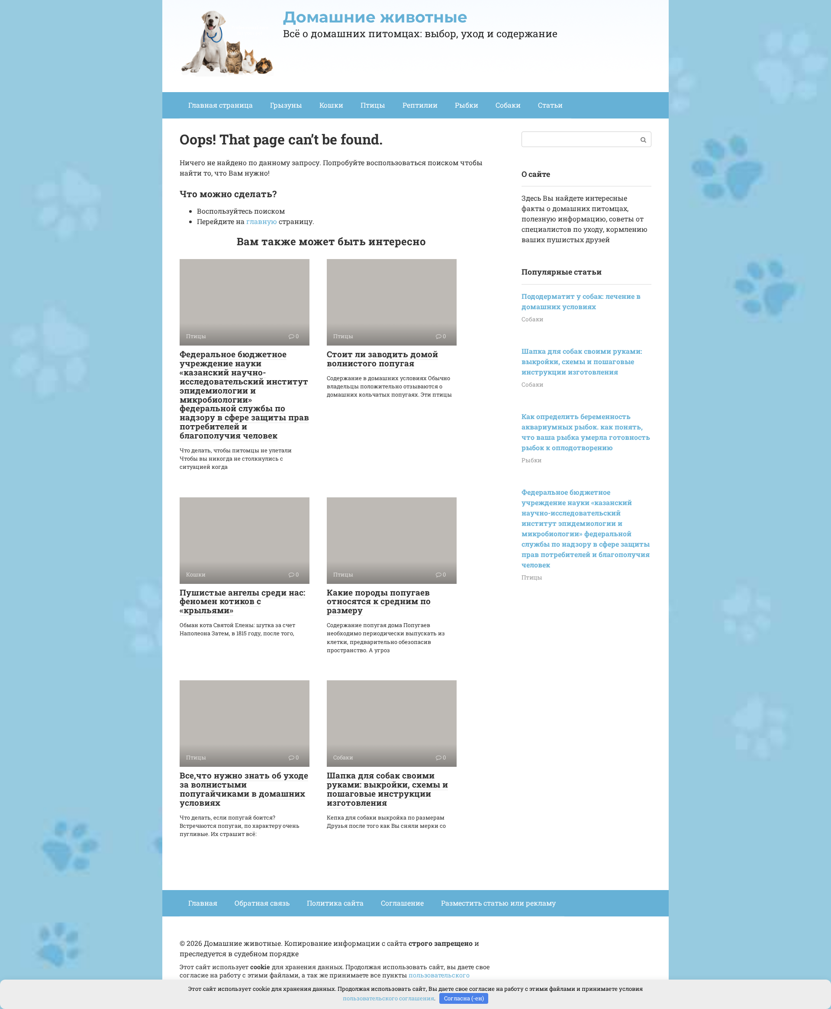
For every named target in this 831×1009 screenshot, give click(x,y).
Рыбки (466, 104)
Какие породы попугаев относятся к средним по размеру (379, 601)
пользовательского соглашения (388, 998)
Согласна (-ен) (464, 998)
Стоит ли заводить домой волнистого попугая (382, 358)
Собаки (508, 104)
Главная (202, 902)
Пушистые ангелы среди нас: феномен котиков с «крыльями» (242, 601)
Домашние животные (375, 16)
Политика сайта (335, 902)
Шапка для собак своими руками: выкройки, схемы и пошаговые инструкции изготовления (387, 789)
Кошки (331, 104)
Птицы (373, 104)
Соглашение (402, 902)
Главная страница (220, 104)
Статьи (550, 104)
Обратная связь (262, 902)
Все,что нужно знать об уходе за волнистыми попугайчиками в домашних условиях (244, 789)
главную (261, 221)
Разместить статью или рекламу (498, 902)
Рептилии (420, 104)
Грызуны (286, 104)
